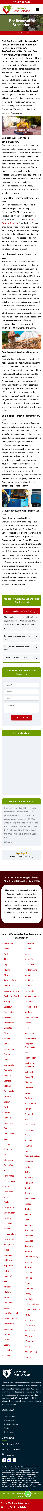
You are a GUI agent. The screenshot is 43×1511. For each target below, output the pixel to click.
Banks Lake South (11, 996)
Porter (28, 1135)
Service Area (9, 1432)
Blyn (6, 1033)
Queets (28, 1151)
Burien (7, 1054)
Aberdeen (8, 943)
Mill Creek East (31, 1017)
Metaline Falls (31, 1006)
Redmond (29, 1161)
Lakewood (8, 1329)
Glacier (7, 1186)
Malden (28, 948)
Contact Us (8, 1428)
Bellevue (7, 1017)
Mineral (28, 1022)
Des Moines (9, 1133)
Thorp (27, 1283)
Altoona (7, 975)
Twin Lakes (29, 1299)
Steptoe (28, 1267)
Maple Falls (30, 959)
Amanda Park (10, 980)
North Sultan (30, 1057)
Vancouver (29, 1320)
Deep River (9, 1123)
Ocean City (30, 1077)
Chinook (7, 1080)
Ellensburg (8, 1160)
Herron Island (10, 1234)
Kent (6, 1281)
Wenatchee (30, 1341)
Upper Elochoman (32, 1309)
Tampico (28, 1278)
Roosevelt (29, 1193)
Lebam (7, 1345)
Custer (7, 1112)
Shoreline (29, 1225)
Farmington (9, 1176)
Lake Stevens (9, 1323)
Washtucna (30, 1330)
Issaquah (8, 1255)
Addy (6, 954)
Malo (27, 954)
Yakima (28, 1357)
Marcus (28, 975)
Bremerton (12, 33)
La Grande (8, 1302)
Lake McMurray (11, 1318)
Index (6, 1249)
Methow (28, 1012)
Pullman (28, 1140)
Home (4, 33)
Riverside (29, 1177)
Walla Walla (30, 1325)
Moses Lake (30, 1033)
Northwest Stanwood (30, 1065)
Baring (7, 1001)
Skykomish (29, 1230)
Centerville (9, 1065)
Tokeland (29, 1288)
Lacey (6, 1308)
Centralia (8, 1070)
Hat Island (8, 1223)
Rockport (29, 1182)
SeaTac (28, 1209)
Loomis (7, 1355)
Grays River (9, 1207)
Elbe (6, 1154)
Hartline (7, 1218)
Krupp (6, 1297)
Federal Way (9, 1181)
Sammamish (30, 1198)
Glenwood (8, 1191)
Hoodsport (9, 1239)
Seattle (28, 1214)
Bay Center (9, 1012)
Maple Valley (30, 964)
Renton (28, 1167)
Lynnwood (29, 943)
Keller (6, 1271)
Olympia (28, 1082)
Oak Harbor (30, 1072)
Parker (28, 1109)
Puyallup (28, 1145)
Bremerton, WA (13, 1444)
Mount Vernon (31, 1038)
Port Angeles (30, 1130)
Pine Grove (30, 1124)
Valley (27, 1314)
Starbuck (29, 1262)
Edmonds (8, 1149)
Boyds (7, 1043)
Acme (6, 948)
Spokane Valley (31, 1256)
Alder (6, 959)
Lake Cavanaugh (11, 1313)
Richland (28, 1172)
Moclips (28, 1028)
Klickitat (7, 1292)
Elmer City (8, 1165)
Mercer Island (31, 996)
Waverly (28, 1336)
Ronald (28, 1188)
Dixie (6, 1139)
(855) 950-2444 (21, 1)
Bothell (7, 1038)
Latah (6, 1339)
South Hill (29, 1241)
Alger (6, 964)
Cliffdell (7, 1086)
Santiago (29, 1204)
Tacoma (28, 1272)
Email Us (10, 1455)
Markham (29, 980)
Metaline (28, 1001)
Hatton (7, 1228)
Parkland (29, 1114)
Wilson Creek (31, 1352)
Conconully (9, 1091)
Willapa (28, 1346)
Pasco (27, 1119)
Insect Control (10, 1420)
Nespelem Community (30, 1045)
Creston (7, 1096)
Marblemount (31, 970)
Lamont (7, 1334)
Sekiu (27, 1219)
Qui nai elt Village (32, 1156)
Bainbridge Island (11, 991)
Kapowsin (8, 1265)
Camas (7, 1059)
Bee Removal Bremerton (27, 33)
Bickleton (8, 1028)
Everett (7, 1170)
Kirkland (7, 1286)
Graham (7, 1202)
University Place (32, 1304)
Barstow (8, 1006)
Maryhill (28, 985)
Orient (28, 1093)
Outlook (28, 1098)
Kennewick (9, 1276)
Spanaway (29, 1246)
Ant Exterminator (11, 1424)
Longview (8, 1350)
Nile (26, 1052)
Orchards (29, 1087)
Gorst (6, 1197)
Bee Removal (9, 1416)
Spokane (28, 1251)
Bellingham (9, 1022)
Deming (7, 1128)
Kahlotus (8, 1260)
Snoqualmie (30, 1235)
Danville (7, 1117)
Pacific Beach (30, 1103)
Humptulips (9, 1244)
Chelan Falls (9, 1075)
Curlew (7, 1102)
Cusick (7, 1107)
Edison (7, 1144)
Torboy (28, 1293)
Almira (7, 970)
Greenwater (9, 1212)
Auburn (7, 985)
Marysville (29, 991)
